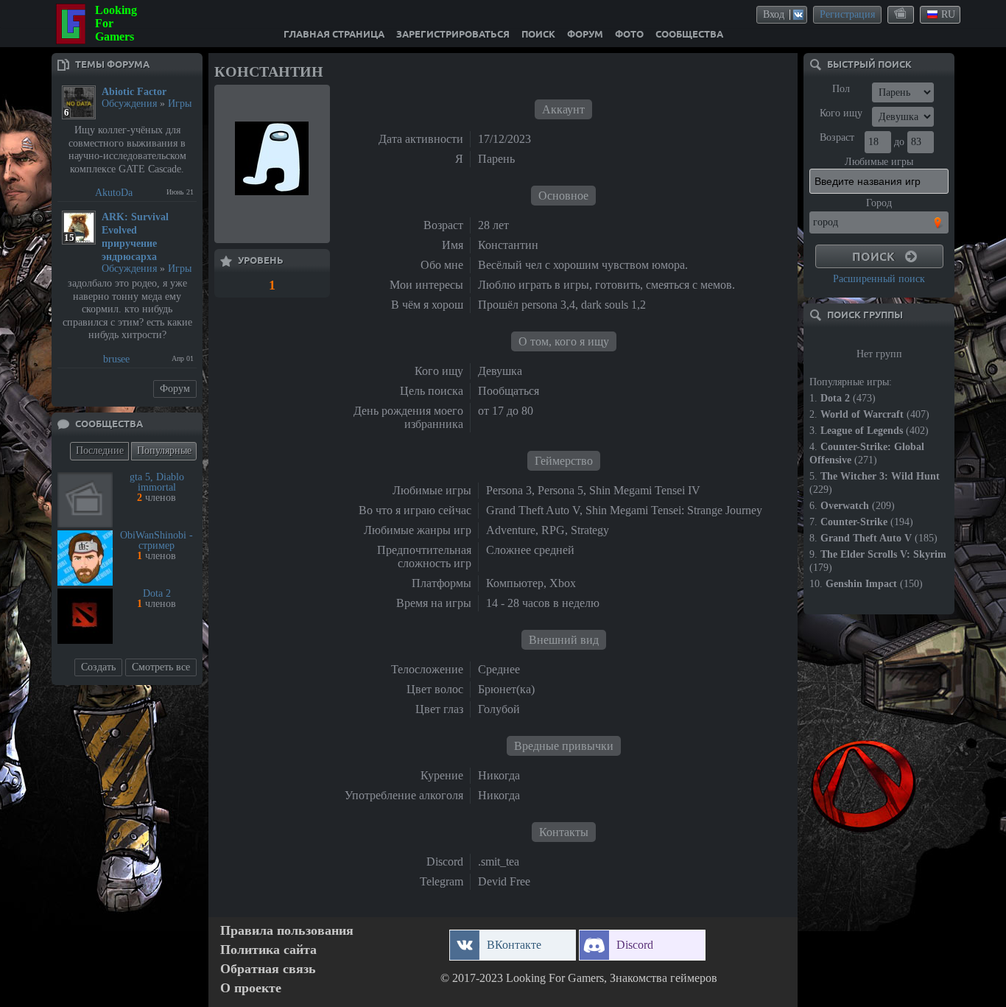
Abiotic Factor (134, 91)
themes (901, 14)
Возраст (837, 137)
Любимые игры (879, 161)
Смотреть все (161, 667)
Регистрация (847, 14)
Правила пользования (286, 931)
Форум (175, 388)
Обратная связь (268, 969)
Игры (179, 103)
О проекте (250, 988)
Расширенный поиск (879, 278)
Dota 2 (157, 593)
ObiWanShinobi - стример (156, 540)
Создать (98, 667)
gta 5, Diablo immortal (157, 482)
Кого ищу (841, 113)
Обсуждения (129, 103)
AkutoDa (114, 192)
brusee (116, 359)
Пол (841, 88)
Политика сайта (268, 950)
